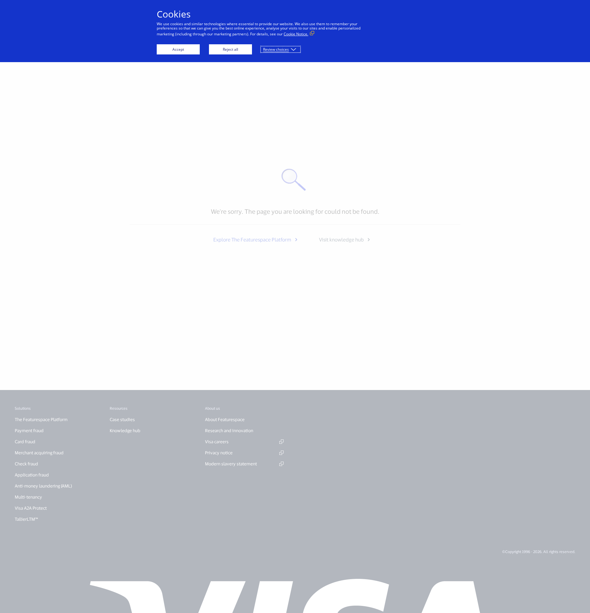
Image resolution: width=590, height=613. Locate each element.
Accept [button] (178, 49)
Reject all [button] (230, 49)
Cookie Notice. (296, 34)
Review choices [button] (276, 49)
